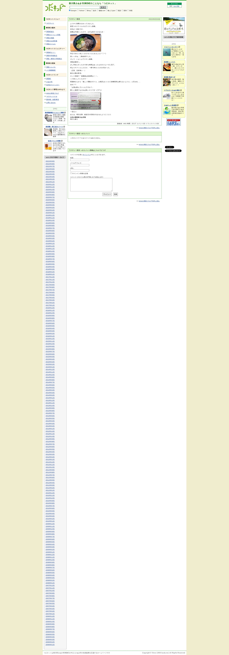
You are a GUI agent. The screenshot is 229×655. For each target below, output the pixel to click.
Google (74, 10)
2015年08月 (50, 349)
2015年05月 (50, 356)
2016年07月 (50, 320)
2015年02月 (50, 364)
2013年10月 (50, 405)
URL (72, 168)
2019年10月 (50, 220)
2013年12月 (50, 400)
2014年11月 (50, 372)
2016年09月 (50, 315)
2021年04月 (50, 174)
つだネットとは (51, 96)
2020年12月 (50, 184)
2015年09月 (50, 346)
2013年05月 (50, 418)
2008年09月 (50, 562)
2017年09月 (50, 285)
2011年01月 (50, 490)
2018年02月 (50, 272)
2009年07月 (50, 536)
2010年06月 (50, 508)
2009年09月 (50, 531)
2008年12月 (50, 554)
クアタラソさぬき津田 (172, 90)
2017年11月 (50, 279)
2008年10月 (50, 560)
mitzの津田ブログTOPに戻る (149, 128)
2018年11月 (50, 248)
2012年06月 (50, 446)
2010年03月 (50, 516)
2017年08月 (50, 287)
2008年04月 (50, 575)
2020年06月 (50, 200)
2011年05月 (50, 480)
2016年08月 (50, 318)
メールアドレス (75, 163)
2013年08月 (50, 411)
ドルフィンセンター (171, 47)
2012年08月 (50, 441)
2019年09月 (50, 223)
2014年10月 (50, 375)
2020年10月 (50, 189)
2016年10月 (50, 313)
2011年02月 (50, 488)
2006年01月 (50, 644)
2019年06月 (50, 230)
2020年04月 (50, 205)
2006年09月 (50, 624)
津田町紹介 (50, 32)
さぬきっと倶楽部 (170, 105)
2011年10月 (50, 467)
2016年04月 (50, 328)
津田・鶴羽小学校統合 (54, 59)
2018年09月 (50, 254)
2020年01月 (50, 212)
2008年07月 (50, 567)
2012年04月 (50, 452)
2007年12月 (50, 585)
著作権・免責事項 (52, 99)
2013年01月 (50, 428)
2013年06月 (50, 416)
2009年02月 (50, 549)
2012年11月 (50, 434)
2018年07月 (50, 259)
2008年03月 (50, 578)
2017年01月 (50, 305)
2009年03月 (50, 547)
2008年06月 (50, 570)
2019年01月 (50, 243)
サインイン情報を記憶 (80, 173)
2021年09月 (50, 161)
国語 (119, 10)
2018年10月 (50, 251)
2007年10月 (50, 590)
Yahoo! (81, 10)
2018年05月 (50, 264)
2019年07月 (50, 228)
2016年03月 (50, 331)
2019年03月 (50, 238)
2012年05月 (50, 449)
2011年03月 (50, 485)
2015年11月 (50, 341)
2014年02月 (50, 395)
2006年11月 (50, 619)
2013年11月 (50, 403)
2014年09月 (50, 377)
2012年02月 (50, 457)
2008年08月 (50, 565)
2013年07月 (50, 413)
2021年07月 (50, 166)
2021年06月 (50, 169)
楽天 (94, 10)
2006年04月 (50, 637)
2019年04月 (50, 236)
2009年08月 (50, 534)
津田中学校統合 (51, 55)
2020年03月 (50, 207)
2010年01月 (50, 521)
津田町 (48, 79)
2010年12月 (50, 493)
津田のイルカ (51, 44)
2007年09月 (50, 593)
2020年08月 (50, 195)
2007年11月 (50, 588)
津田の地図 (50, 38)
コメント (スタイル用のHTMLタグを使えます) (86, 177)
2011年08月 (50, 472)
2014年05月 (50, 387)
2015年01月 (50, 367)
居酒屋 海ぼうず (169, 77)
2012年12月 (50, 431)
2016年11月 (50, 310)
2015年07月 (50, 351)
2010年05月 (50, 511)
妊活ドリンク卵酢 (54, 141)
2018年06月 (50, 261)
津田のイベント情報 (53, 35)
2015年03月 (50, 362)
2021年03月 (50, 177)
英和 (125, 10)
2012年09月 (50, 439)
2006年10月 (50, 621)
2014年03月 (50, 393)
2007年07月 (50, 598)
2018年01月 (50, 274)
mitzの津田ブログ (52, 93)
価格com (102, 10)
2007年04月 (50, 606)
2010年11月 (50, 495)
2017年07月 (50, 290)
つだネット (50, 23)
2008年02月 (50, 580)
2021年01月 (50, 182)
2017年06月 (50, 292)
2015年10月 (50, 344)
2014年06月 (50, 385)
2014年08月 (50, 380)
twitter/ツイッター (53, 85)
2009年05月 (50, 542)
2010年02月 (50, 518)
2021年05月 (50, 171)
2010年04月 (50, 513)
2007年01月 (50, 614)
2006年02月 (50, 642)
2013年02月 (50, 426)
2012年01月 (50, 459)
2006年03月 (50, 639)
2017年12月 (50, 277)
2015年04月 (50, 359)
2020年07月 (50, 197)
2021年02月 (50, 179)
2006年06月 (50, 632)
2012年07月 (50, 444)
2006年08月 (50, 626)
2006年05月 (50, 634)
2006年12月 (50, 616)
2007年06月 (50, 601)
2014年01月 (50, 398)
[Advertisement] (173, 135)
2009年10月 (50, 529)
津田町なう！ (51, 52)
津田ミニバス (51, 67)
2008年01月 (50, 583)
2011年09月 (50, 470)
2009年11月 (50, 526)
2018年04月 (50, 267)
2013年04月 (50, 421)
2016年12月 (50, 308)
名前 (71, 158)
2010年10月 (50, 498)
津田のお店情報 (51, 41)
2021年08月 (50, 164)
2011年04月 (50, 483)
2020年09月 (50, 192)
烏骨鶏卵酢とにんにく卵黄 (54, 112)
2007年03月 (50, 609)
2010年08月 (50, 503)
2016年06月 (50, 323)
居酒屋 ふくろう (169, 62)
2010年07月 (50, 506)
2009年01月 (50, 552)
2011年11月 (50, 464)
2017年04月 (50, 297)
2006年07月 (50, 629)
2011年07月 (50, 475)
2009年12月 (50, 524)
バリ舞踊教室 (51, 70)
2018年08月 (50, 256)
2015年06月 (50, 354)
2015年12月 (50, 338)
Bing (89, 10)
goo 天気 (176, 6)
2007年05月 (50, 603)
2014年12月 (50, 369)
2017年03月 (50, 300)
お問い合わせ (51, 102)
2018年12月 (50, 246)
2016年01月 (50, 336)
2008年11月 (50, 557)
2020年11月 (50, 187)
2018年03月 (50, 269)
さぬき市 (49, 82)
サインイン (87, 155)
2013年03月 (50, 423)
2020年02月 (50, 210)
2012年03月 (50, 454)
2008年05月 (50, 572)
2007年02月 (50, 611)
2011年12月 (50, 462)
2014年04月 (50, 390)
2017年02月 (50, 303)
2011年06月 (50, 477)
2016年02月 (50, 333)
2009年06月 (50, 539)
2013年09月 (50, 408)
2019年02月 (50, 241)
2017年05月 (50, 295)
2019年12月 (50, 215)
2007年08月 (50, 596)
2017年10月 (50, 282)
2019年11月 (50, 218)
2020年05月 (50, 202)
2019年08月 (50, 225)
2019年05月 (50, 233)
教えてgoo (111, 10)
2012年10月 (50, 436)
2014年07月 (50, 382)
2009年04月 (50, 544)
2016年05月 (50, 326)
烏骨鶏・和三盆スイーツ (54, 127)
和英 (131, 10)
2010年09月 (50, 501)
